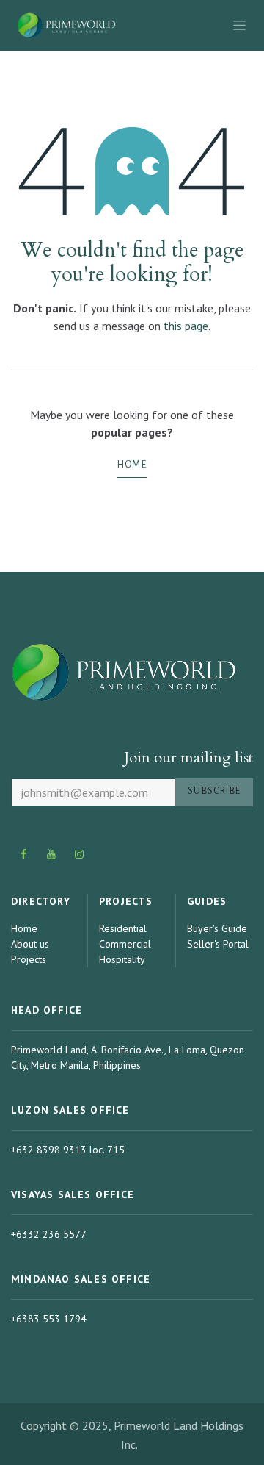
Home (132, 464)
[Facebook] (23, 854)
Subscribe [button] (214, 791)
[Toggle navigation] (239, 25)
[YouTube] (52, 854)
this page (186, 325)
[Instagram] (80, 854)
